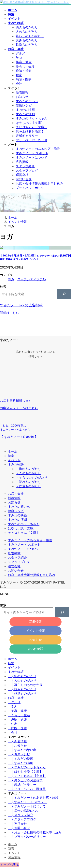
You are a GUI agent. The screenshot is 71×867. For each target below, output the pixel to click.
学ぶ (19, 58)
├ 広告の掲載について (25, 811)
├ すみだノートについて (27, 806)
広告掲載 (22, 162)
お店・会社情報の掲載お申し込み (39, 183)
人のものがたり (27, 32)
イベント (14, 460)
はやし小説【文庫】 (30, 123)
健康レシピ (24, 105)
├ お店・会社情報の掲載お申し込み (35, 832)
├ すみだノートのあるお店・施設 (33, 798)
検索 (3, 287)
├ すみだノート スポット (27, 802)
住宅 (19, 75)
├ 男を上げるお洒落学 (25, 780)
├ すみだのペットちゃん (27, 767)
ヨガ (11, 279)
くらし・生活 (20, 715)
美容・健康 (24, 62)
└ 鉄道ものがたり (28, 486)
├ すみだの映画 (20, 758)
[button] (35, 310)
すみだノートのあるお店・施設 (38, 149)
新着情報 (22, 92)
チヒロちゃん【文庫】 (31, 127)
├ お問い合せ (19, 828)
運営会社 (22, 175)
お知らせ (22, 97)
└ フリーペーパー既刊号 (27, 789)
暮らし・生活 (25, 66)
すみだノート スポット (32, 153)
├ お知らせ (17, 745)
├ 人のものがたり (28, 473)
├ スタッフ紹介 (20, 815)
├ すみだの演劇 (20, 763)
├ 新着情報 (17, 741)
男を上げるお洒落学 (30, 131)
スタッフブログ (27, 170)
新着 (11, 848)
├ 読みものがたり (28, 482)
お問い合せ (24, 179)
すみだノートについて (31, 157)
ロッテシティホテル (31, 279)
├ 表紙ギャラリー (22, 785)
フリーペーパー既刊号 (31, 140)
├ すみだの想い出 (22, 750)
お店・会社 (16, 494)
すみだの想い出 (27, 101)
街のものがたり (27, 27)
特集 (11, 456)
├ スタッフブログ (22, 819)
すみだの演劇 (25, 114)
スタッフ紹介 (25, 166)
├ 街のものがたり (28, 469)
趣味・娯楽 (24, 71)
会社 (19, 84)
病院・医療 (24, 79)
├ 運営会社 (17, 824)
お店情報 (14, 857)
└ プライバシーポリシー (27, 837)
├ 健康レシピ (19, 754)
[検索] (64, 294)
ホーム (12, 451)
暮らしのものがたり (30, 36)
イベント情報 (35, 631)
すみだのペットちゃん (31, 118)
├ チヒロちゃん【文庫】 (27, 776)
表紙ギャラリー (27, 136)
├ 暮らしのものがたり (31, 477)
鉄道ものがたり (27, 45)
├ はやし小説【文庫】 (25, 771)
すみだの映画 (25, 110)
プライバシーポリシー (31, 188)
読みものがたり (27, 40)
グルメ (20, 53)
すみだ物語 (16, 464)
